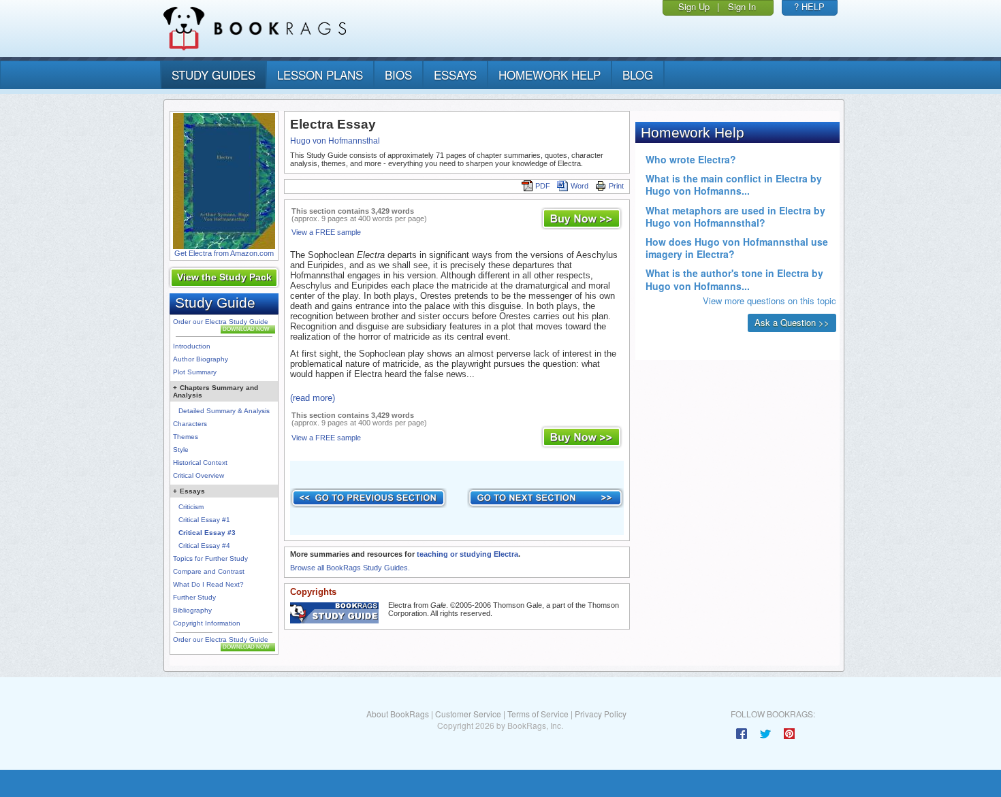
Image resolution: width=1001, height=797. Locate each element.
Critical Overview (198, 475)
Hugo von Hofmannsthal (335, 141)
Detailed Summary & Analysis (224, 410)
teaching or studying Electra (467, 554)
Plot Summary (195, 372)
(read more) (312, 398)
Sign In (742, 6)
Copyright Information (206, 623)
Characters (190, 423)
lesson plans (320, 74)
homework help (549, 74)
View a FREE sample (326, 232)
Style (181, 449)
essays (455, 74)
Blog (637, 74)
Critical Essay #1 (204, 519)
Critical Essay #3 (207, 532)
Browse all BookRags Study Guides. (350, 568)
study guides (213, 74)
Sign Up (694, 6)
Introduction (191, 346)
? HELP (809, 6)
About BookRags (397, 713)
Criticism (191, 506)
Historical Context (200, 462)
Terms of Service (538, 713)
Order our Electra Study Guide (220, 321)
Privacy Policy (600, 713)
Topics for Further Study (210, 558)
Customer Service (468, 713)
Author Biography (200, 359)
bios (398, 74)
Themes (185, 436)
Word (579, 186)
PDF (542, 186)
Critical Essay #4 (204, 545)
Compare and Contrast (208, 571)
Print (616, 186)
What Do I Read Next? (208, 584)
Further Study (194, 597)
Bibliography (192, 610)
